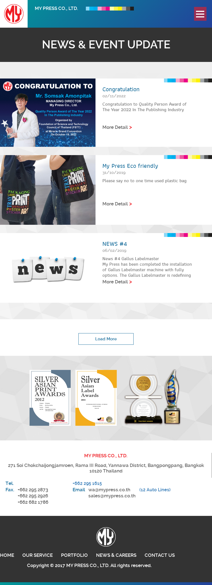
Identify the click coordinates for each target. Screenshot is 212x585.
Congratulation (121, 89)
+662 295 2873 (33, 489)
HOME (7, 555)
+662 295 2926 (33, 495)
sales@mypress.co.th (112, 495)
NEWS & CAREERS (116, 555)
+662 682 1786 (33, 502)
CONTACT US (160, 555)
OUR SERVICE (37, 555)
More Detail (115, 127)
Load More (106, 338)
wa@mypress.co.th (109, 489)
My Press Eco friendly (130, 166)
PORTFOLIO (74, 555)
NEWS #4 (114, 244)
